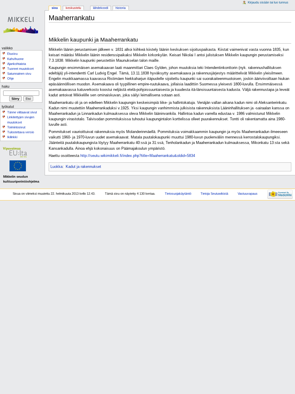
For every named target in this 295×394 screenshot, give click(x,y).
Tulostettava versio (20, 132)
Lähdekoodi (100, 8)
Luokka (56, 167)
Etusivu (12, 53)
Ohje (10, 78)
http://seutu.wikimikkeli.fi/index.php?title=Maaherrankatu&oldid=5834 (137, 156)
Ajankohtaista (16, 63)
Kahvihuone (15, 59)
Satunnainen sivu (19, 73)
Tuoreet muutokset (20, 68)
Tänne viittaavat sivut (22, 112)
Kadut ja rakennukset (83, 167)
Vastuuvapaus (248, 193)
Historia (121, 8)
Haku (6, 86)
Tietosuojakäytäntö (178, 193)
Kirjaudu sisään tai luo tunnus (268, 2)
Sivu (55, 8)
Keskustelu (73, 8)
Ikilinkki (12, 137)
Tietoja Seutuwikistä (214, 193)
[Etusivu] (22, 22)
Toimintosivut (16, 127)
